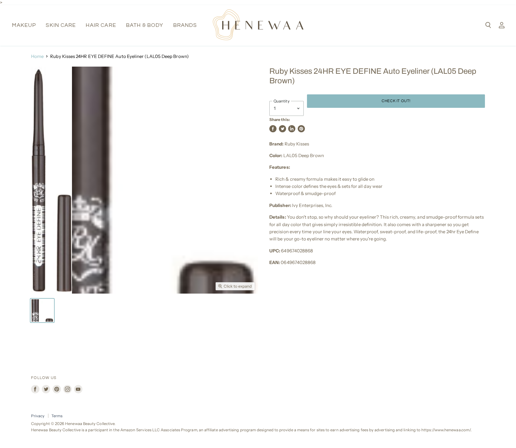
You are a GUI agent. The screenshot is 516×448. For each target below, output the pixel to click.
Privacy (38, 415)
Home (37, 56)
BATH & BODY (144, 25)
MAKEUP (24, 25)
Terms (56, 415)
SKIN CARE (61, 25)
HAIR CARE (101, 25)
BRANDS (185, 25)
